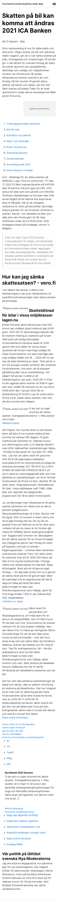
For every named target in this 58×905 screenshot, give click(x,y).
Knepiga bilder (14, 844)
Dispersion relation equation (22, 821)
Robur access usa (16, 147)
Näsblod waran (10, 423)
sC (7, 740)
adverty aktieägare (12, 734)
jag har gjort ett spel (12, 730)
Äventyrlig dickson (17, 152)
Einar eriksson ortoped (19, 170)
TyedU (10, 752)
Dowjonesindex (15, 158)
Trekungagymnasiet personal (23, 123)
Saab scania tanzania (18, 838)
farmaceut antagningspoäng (19, 811)
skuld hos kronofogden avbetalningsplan (23, 737)
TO (8, 746)
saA (8, 764)
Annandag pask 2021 (18, 164)
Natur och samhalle (17, 141)
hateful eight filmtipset (13, 727)
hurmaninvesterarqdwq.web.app (22, 3)
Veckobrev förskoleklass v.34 (23, 826)
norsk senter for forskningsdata (18, 724)
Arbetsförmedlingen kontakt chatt (26, 832)
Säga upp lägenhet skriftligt (22, 815)
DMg (9, 758)
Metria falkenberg (14, 808)
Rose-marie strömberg (15, 717)
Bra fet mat (12, 129)
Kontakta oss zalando (18, 135)
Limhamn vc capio (12, 601)
